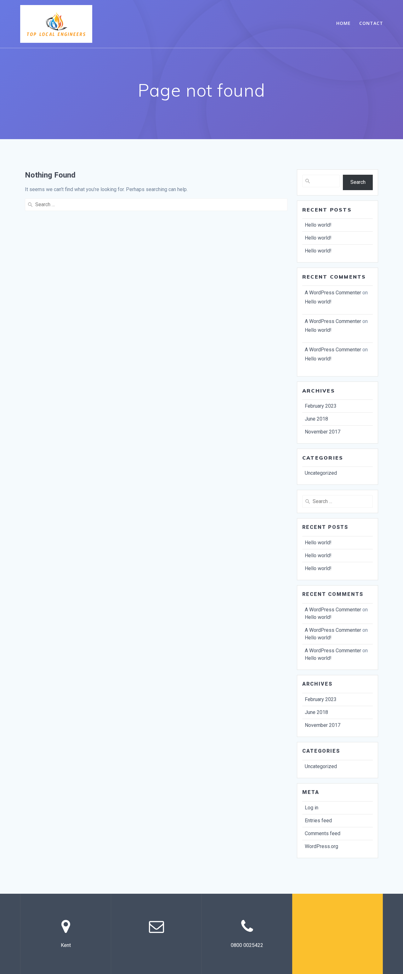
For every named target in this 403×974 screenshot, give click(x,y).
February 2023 (321, 406)
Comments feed (322, 833)
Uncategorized (321, 473)
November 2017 (322, 432)
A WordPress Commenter (333, 293)
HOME (343, 23)
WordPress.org (321, 846)
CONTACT (371, 23)
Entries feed (318, 821)
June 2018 (316, 419)
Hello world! (318, 225)
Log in (311, 808)
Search (358, 182)
